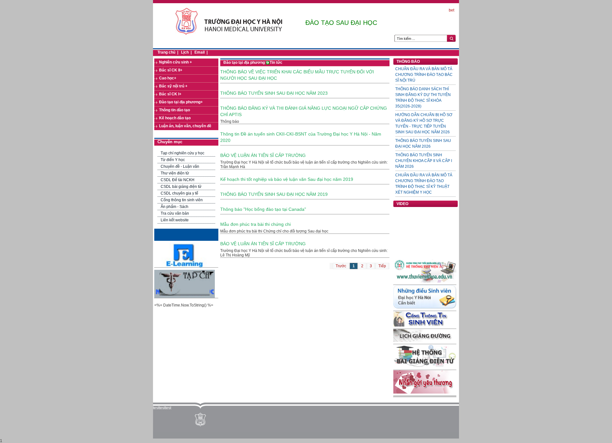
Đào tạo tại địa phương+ (181, 102)
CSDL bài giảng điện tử (181, 186)
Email (199, 52)
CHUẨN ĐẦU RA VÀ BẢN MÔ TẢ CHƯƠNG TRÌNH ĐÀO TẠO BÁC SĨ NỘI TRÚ (424, 75)
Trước (341, 266)
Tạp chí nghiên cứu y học (182, 153)
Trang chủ (166, 52)
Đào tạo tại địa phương (244, 62)
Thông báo (408, 61)
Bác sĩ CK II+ (170, 70)
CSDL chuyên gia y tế (179, 193)
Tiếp (382, 266)
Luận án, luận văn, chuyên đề (185, 126)
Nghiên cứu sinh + (175, 62)
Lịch (185, 52)
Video (402, 204)
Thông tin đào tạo (174, 110)
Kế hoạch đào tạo (175, 118)
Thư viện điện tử (175, 173)
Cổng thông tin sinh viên (182, 200)
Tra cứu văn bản (175, 213)
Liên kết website (175, 220)
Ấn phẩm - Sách (174, 206)
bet (451, 10)
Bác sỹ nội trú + (173, 86)
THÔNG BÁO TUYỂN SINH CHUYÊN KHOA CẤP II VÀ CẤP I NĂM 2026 (423, 161)
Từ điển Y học (173, 160)
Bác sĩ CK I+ (170, 94)
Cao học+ (167, 78)
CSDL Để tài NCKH (177, 180)
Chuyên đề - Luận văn (180, 166)
